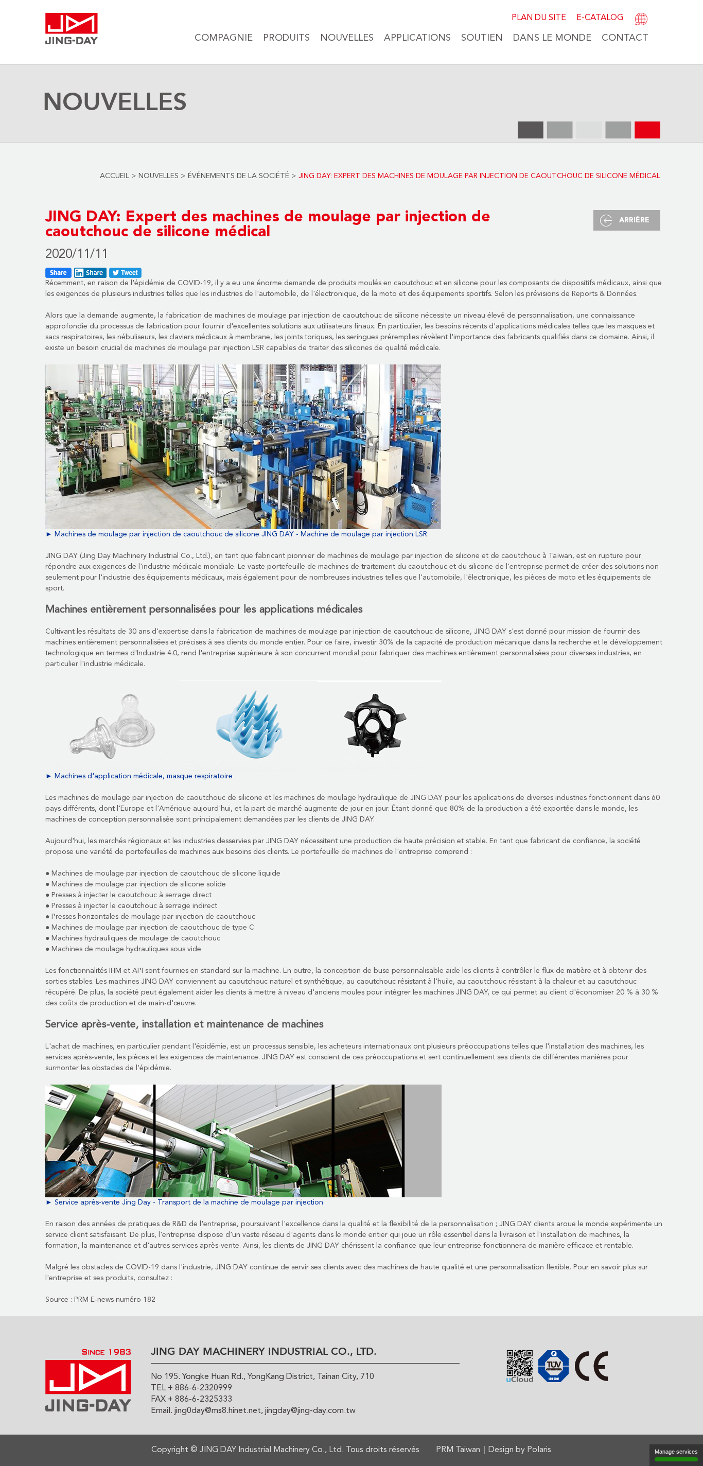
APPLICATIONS (417, 38)
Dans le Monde (552, 38)
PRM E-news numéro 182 (114, 1299)
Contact (625, 38)
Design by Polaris (519, 1450)
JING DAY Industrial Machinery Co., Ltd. (272, 1450)
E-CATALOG (599, 18)
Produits (286, 38)
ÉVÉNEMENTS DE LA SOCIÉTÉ (238, 176)
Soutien (482, 38)
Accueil (114, 176)
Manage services (676, 1451)
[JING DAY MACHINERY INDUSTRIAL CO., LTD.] (71, 28)
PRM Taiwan (458, 1450)
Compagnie (224, 38)
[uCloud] (520, 1365)
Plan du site (539, 18)
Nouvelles (347, 38)
